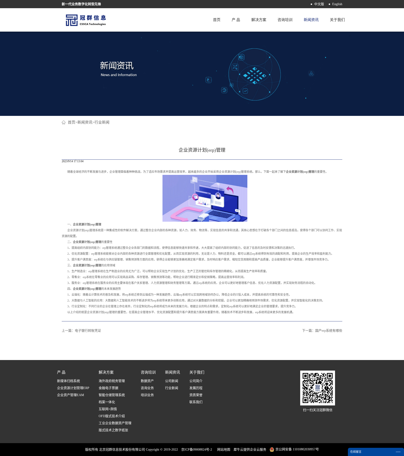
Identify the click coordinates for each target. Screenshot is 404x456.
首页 (216, 20)
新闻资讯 (84, 122)
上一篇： (81, 330)
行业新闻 (101, 122)
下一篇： (322, 330)
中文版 (319, 4)
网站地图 (222, 449)
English (337, 4)
